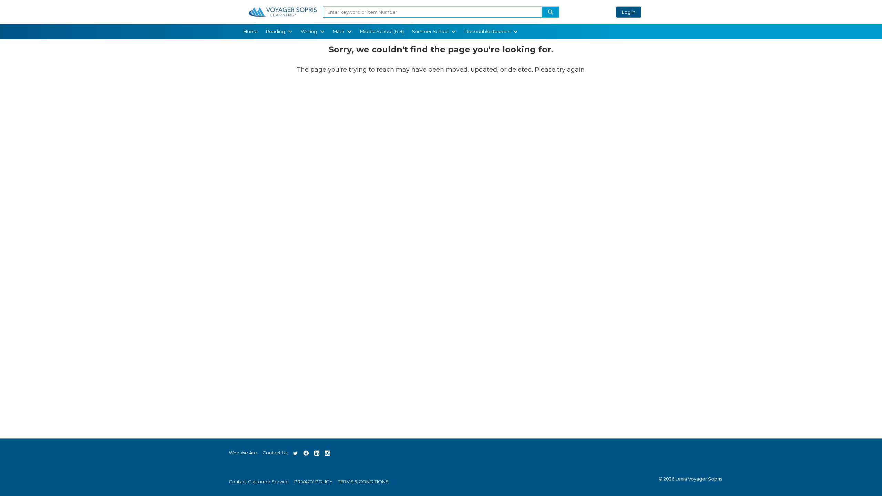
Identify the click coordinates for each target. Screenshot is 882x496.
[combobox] (429, 12)
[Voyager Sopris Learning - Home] (282, 12)
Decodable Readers (487, 31)
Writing (309, 31)
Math (338, 31)
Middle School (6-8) (382, 31)
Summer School (430, 31)
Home (251, 31)
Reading (275, 31)
